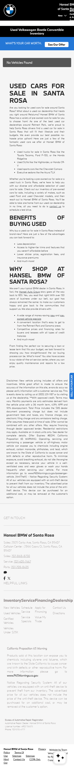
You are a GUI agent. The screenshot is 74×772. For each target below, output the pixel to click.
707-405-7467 (22, 561)
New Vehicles (12, 607)
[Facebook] (4, 578)
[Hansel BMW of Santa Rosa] (30, 10)
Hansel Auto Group (29, 291)
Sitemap (16, 755)
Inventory (12, 600)
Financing (44, 600)
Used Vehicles (12, 613)
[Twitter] (9, 578)
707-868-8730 (21, 556)
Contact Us (59, 607)
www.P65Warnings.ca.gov (22, 675)
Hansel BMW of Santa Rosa (19, 748)
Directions (59, 613)
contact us (55, 206)
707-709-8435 (20, 567)
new (52, 315)
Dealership (63, 600)
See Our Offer (56, 44)
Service (28, 600)
